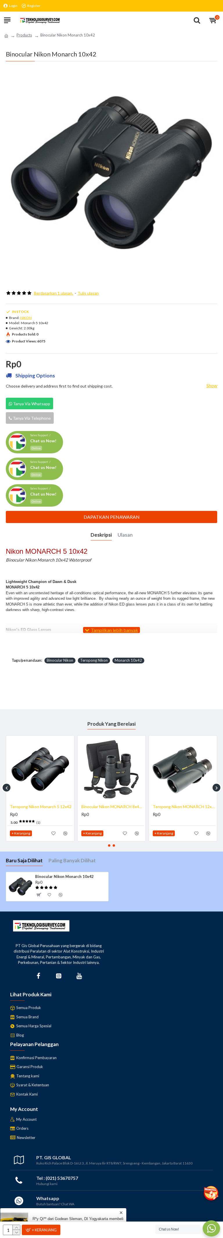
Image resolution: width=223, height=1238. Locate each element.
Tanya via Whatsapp (31, 403)
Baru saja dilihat (24, 860)
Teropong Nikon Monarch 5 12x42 (40, 806)
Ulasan (125, 535)
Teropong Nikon (94, 660)
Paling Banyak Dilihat (72, 860)
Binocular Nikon (60, 660)
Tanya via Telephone (31, 418)
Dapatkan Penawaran (112, 517)
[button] (6, 788)
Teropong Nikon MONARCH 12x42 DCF (184, 806)
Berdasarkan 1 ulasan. (53, 293)
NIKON (26, 318)
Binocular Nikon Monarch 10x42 (64, 876)
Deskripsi (101, 535)
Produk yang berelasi (111, 724)
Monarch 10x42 (128, 660)
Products (24, 35)
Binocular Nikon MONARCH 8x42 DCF (112, 806)
